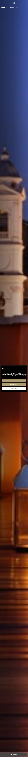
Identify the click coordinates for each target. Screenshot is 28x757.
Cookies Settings (14, 388)
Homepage (4, 7)
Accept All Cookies (14, 384)
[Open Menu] (26, 3)
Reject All (14, 380)
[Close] (25, 367)
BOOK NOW (14, 754)
